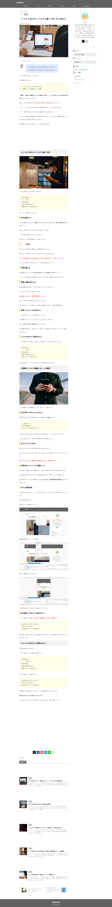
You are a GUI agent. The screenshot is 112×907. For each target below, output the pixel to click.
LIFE (38, 6)
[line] (49, 752)
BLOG (62, 6)
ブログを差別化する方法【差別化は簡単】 (39, 804)
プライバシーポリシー (79, 79)
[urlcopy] (53, 752)
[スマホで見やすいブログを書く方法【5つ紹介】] (45, 752)
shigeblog (20, 2)
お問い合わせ (86, 6)
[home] (86, 41)
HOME (25, 6)
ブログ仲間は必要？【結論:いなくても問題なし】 (41, 874)
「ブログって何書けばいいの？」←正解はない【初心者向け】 (45, 827)
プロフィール (77, 83)
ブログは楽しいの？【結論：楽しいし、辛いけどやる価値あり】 (46, 781)
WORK (49, 6)
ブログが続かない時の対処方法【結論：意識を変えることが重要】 (46, 851)
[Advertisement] (43, 137)
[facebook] (38, 752)
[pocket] (41, 752)
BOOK (74, 6)
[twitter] (34, 752)
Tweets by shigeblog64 (80, 69)
